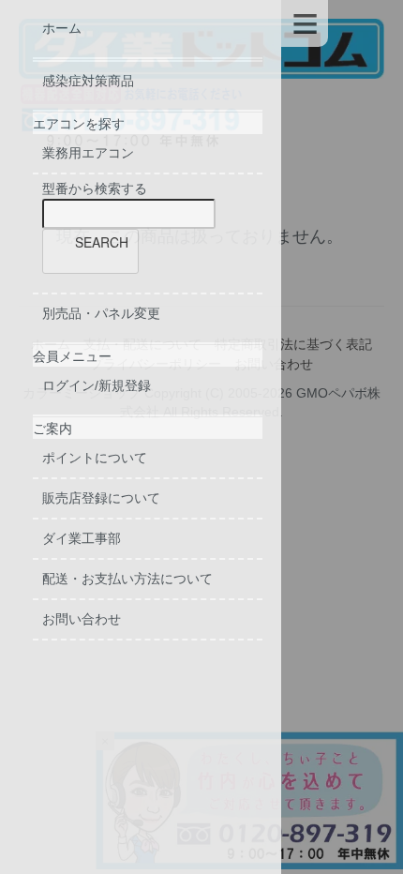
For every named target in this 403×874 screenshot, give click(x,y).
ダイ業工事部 (81, 538)
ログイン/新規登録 (96, 385)
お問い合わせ (81, 618)
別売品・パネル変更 (101, 313)
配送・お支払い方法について (127, 578)
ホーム (62, 28)
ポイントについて (94, 457)
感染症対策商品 (88, 80)
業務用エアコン (88, 152)
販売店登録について (101, 497)
